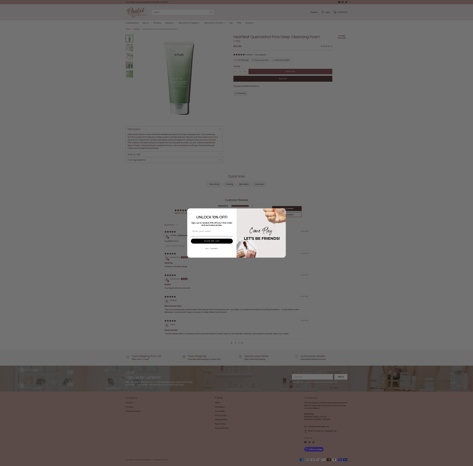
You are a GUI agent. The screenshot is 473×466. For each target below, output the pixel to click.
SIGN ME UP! (212, 241)
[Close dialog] (283, 211)
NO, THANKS (212, 248)
